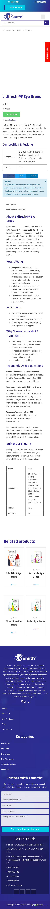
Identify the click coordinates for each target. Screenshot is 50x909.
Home (5, 30)
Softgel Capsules (8, 764)
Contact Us (7, 729)
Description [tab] (11, 204)
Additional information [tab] (15, 209)
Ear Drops (5, 743)
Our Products (8, 719)
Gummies (5, 769)
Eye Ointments (7, 759)
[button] (43, 17)
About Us (6, 714)
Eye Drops (11, 30)
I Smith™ (24, 905)
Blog (4, 724)
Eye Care (5, 749)
